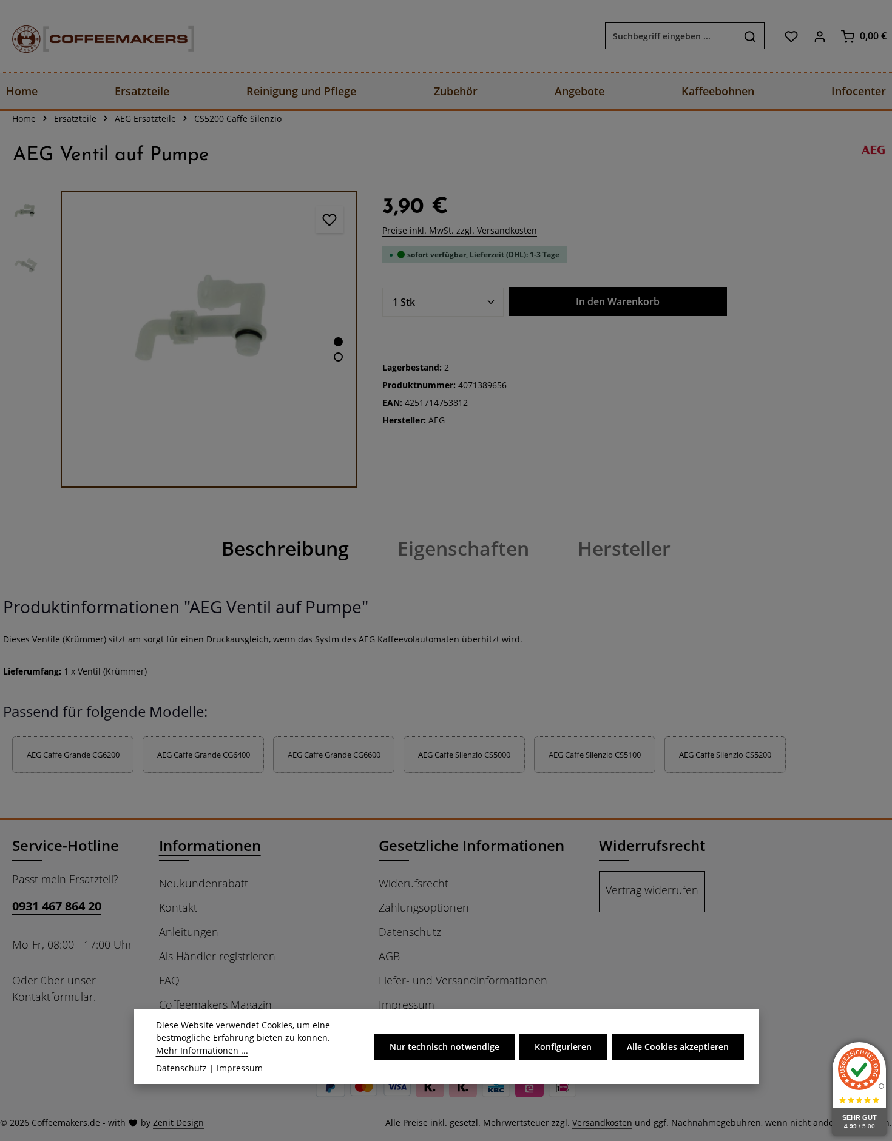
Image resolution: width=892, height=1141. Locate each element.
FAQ (169, 980)
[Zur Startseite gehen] (91, 36)
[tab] (285, 548)
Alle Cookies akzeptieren (678, 1046)
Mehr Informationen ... (202, 1050)
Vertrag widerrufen (652, 890)
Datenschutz (410, 931)
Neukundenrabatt (203, 883)
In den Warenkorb (618, 301)
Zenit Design (178, 1122)
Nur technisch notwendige (444, 1046)
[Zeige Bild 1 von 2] (338, 341)
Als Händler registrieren (217, 956)
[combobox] (671, 36)
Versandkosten (602, 1122)
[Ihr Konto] (819, 36)
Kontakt (178, 907)
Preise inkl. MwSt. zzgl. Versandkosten (459, 230)
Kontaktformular (52, 996)
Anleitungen (188, 931)
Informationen (210, 845)
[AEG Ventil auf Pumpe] (209, 339)
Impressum (406, 1004)
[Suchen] (750, 36)
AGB (389, 956)
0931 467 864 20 (56, 906)
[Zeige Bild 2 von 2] (338, 357)
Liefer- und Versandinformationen (463, 980)
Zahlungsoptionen (424, 907)
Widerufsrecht (413, 883)
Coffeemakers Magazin (215, 1004)
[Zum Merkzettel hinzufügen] (329, 219)
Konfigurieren (563, 1046)
